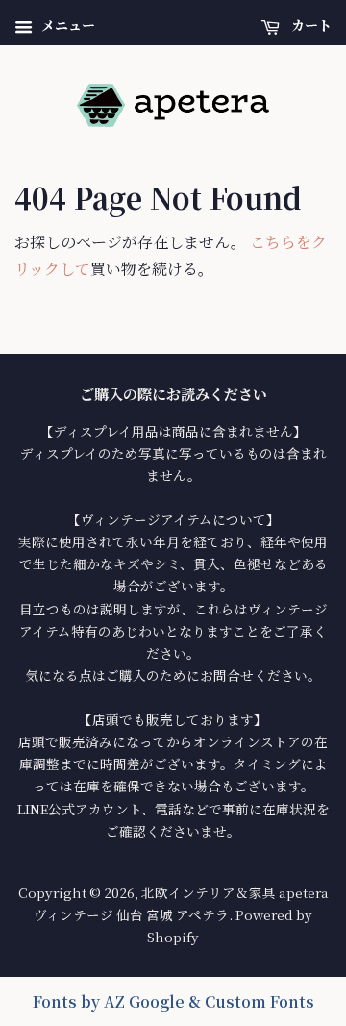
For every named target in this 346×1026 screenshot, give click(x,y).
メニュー (66, 25)
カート (309, 25)
